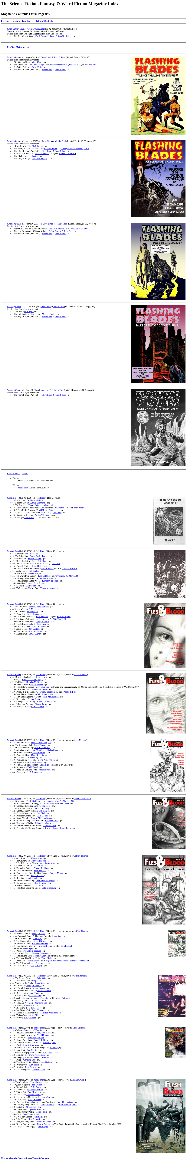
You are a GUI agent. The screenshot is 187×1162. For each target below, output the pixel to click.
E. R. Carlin (48, 1052)
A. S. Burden (32, 772)
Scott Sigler (39, 583)
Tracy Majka (46, 958)
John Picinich (31, 878)
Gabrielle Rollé (51, 820)
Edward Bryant (63, 616)
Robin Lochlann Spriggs (32, 679)
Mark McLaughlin (51, 697)
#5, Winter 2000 (66, 961)
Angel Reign (36, 965)
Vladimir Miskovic (42, 1057)
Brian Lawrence (44, 990)
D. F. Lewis (41, 619)
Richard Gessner (40, 941)
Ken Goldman (44, 576)
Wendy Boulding (47, 692)
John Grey (32, 573)
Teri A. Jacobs (35, 1008)
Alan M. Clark (78, 1080)
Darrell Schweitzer (65, 1102)
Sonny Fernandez (43, 1033)
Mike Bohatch (80, 976)
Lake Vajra (37, 938)
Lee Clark (91, 65)
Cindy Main (30, 586)
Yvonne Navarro (69, 568)
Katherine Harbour (36, 1037)
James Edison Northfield (60, 36)
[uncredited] (60, 508)
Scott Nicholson (47, 1062)
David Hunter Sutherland (47, 510)
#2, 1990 (58, 619)
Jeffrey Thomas (81, 856)
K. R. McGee (37, 866)
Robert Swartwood (31, 1045)
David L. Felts (37, 755)
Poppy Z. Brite (70, 692)
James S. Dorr (35, 634)
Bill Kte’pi (44, 765)
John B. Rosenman (37, 624)
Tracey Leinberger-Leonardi (40, 505)
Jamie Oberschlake (82, 798)
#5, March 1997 (67, 576)
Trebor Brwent (55, 231)
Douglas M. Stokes (34, 682)
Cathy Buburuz (42, 621)
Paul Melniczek (34, 1092)
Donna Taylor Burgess (39, 556)
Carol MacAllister (34, 858)
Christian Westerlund (49, 1013)
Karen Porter (41, 1112)
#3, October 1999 (64, 65)
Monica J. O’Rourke (39, 998)
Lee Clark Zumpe (36, 65)
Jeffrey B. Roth (46, 578)
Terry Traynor (38, 1010)
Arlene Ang (33, 757)
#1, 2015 (75, 148)
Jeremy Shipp (34, 1015)
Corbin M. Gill (33, 500)
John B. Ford (59, 57)
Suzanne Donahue (40, 953)
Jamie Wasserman (47, 863)
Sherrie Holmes (34, 558)
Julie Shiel (38, 1117)
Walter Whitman (42, 515)
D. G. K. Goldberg (40, 808)
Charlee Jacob (34, 699)
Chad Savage (78, 1028)
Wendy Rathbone (39, 689)
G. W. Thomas (37, 706)
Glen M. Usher (50, 148)
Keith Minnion (80, 674)
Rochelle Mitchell (36, 762)
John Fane (68, 231)
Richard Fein (36, 566)
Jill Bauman (31, 1107)
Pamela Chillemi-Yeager (41, 818)
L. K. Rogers (33, 614)
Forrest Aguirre (40, 956)
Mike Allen (30, 1005)
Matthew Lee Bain (35, 1089)
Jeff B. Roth (34, 629)
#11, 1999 (60, 801)
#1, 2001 (68, 1104)
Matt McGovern (36, 631)
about (26, 47)
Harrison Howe (38, 1069)
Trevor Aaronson (47, 588)
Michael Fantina (42, 153)
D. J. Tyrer (29, 311)
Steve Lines (46, 57)
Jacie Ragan (27, 948)
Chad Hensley (40, 883)
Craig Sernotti (30, 1017)
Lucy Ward (45, 1097)
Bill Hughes (34, 571)
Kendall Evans (38, 752)
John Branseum (49, 888)
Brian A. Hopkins (44, 702)
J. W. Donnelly (38, 626)
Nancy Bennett (36, 684)
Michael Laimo (53, 750)
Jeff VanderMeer (38, 861)
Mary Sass (56, 936)
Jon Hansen (44, 811)
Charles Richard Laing (61, 828)
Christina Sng (41, 1003)
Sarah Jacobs (33, 961)
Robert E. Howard (67, 153)
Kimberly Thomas (50, 581)
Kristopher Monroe (43, 823)
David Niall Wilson (46, 760)
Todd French (41, 677)
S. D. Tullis (34, 1065)
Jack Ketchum (63, 998)
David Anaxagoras (37, 1055)
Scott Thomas (40, 745)
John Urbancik (37, 875)
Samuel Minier (56, 873)
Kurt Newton (32, 611)
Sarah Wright (32, 981)
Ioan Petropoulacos (40, 943)
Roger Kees (40, 983)
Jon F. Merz (30, 609)
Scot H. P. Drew (41, 1040)
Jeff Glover (43, 561)
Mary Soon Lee (42, 687)
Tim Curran (37, 1085)
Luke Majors (42, 816)
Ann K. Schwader (42, 747)
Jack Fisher (23, 488)
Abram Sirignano (37, 503)
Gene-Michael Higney (45, 880)
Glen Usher (37, 62)
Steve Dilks (37, 67)
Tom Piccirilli (80, 508)
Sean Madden (80, 740)
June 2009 (77, 229)
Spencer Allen (35, 1109)
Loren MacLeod (33, 1094)
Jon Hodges (41, 963)
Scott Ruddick (47, 568)
